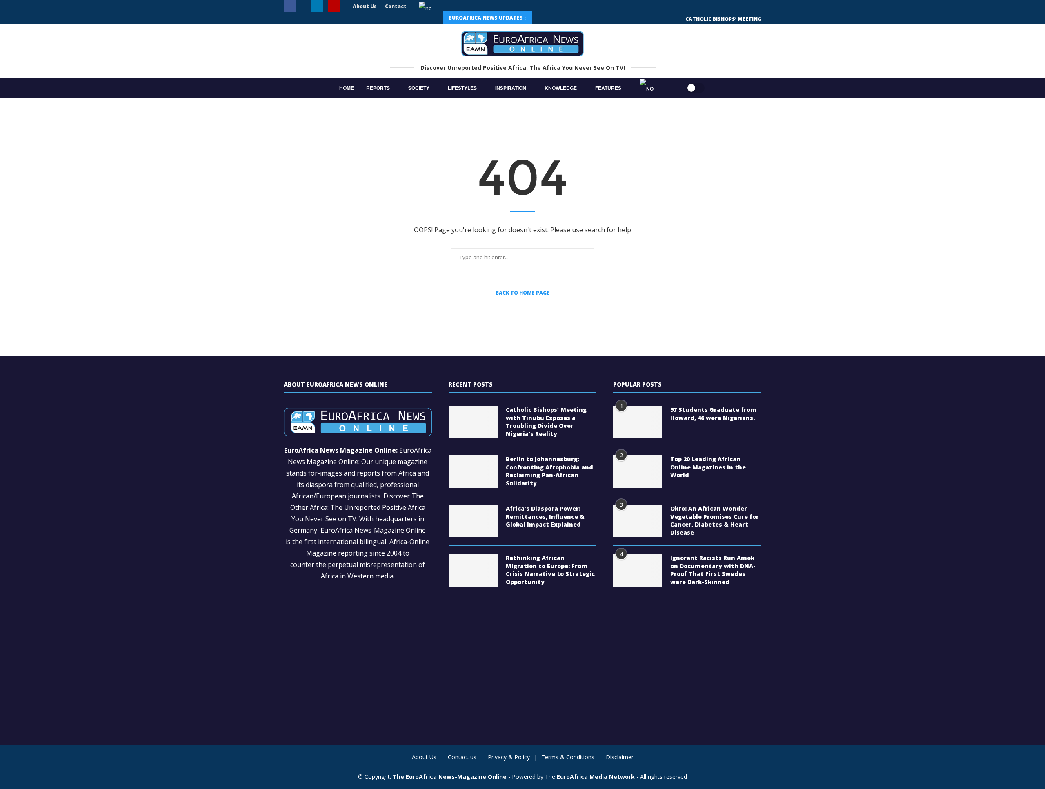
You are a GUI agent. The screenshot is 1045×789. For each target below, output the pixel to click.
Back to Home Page (522, 292)
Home (346, 87)
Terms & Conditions (567, 757)
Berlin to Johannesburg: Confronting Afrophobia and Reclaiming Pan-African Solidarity (549, 471)
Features (608, 87)
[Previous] (543, 17)
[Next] (562, 17)
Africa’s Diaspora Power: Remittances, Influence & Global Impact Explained (545, 516)
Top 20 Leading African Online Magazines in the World (708, 467)
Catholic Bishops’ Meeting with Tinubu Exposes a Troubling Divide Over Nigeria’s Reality (546, 422)
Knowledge (561, 87)
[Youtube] (334, 6)
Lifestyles (462, 87)
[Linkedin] (317, 6)
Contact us (462, 757)
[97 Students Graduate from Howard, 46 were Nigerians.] (637, 422)
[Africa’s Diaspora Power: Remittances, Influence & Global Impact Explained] (473, 521)
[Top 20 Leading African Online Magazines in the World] (637, 471)
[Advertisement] (358, 651)
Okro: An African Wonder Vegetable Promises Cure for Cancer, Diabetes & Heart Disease (714, 520)
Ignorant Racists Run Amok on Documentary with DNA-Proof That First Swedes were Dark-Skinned (713, 570)
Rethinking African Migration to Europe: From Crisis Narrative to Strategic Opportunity (550, 570)
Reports (378, 87)
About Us (365, 6)
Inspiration (510, 87)
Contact (396, 6)
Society (418, 87)
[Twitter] (303, 6)
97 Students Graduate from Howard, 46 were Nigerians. (713, 414)
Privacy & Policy (509, 757)
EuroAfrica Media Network (596, 776)
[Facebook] (290, 6)
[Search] (670, 88)
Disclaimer (620, 757)
